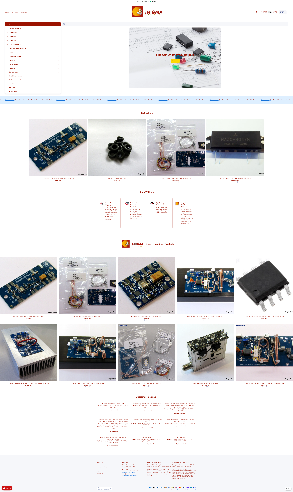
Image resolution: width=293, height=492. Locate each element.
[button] (261, 12)
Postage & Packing (102, 467)
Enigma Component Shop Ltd (180, 489)
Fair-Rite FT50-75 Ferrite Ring (117, 178)
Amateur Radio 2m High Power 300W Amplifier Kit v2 (176, 178)
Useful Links (100, 471)
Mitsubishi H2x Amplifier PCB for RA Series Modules (58, 178)
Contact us (100, 473)
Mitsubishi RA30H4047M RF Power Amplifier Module (235, 178)
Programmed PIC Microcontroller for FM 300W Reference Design (264, 316)
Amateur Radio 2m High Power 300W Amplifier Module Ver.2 (205, 316)
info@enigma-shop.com (128, 472)
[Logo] (146, 12)
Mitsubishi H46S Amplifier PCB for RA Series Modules (146, 316)
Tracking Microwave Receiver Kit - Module (205, 383)
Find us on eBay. (46, 100)
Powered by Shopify (191, 489)
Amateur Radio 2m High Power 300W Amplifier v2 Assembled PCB (264, 383)
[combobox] (175, 24)
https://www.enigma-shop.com (130, 475)
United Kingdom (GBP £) (103, 489)
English (282, 12)
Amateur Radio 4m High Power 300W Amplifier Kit (146, 383)
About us (99, 465)
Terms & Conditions (102, 469)
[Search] (63, 24)
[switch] (270, 12)
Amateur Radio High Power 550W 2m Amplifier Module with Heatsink (28, 383)
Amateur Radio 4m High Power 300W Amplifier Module (87, 383)
